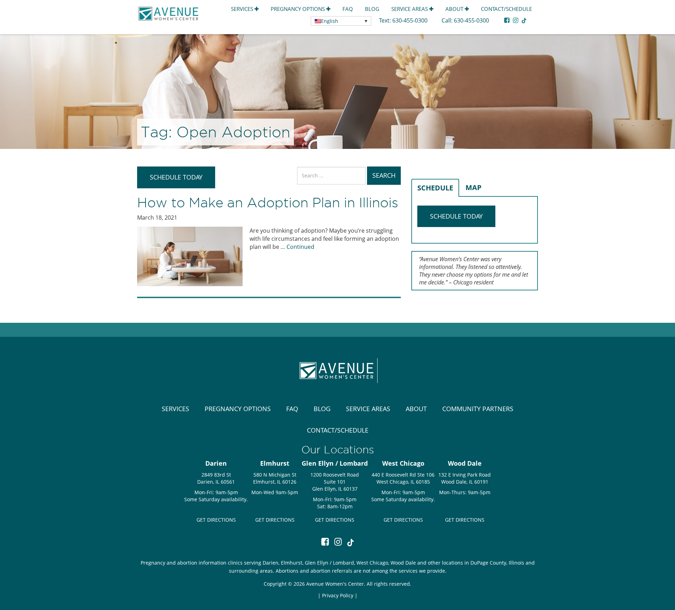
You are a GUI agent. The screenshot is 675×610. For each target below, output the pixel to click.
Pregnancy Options (298, 8)
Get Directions (216, 519)
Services (243, 8)
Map (473, 187)
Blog (372, 8)
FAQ (347, 8)
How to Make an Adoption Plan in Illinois (267, 202)
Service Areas (410, 8)
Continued (300, 247)
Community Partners (477, 408)
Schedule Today (176, 177)
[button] (341, 21)
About (455, 8)
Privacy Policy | (340, 595)
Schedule (435, 188)
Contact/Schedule (506, 8)
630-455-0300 (410, 20)
